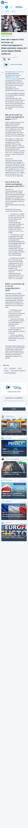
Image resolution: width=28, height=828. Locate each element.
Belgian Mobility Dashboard (14, 72)
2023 (14, 119)
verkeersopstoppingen (11, 78)
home (7, 11)
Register (14, 409)
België (13, 77)
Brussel (20, 169)
